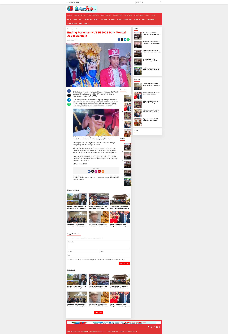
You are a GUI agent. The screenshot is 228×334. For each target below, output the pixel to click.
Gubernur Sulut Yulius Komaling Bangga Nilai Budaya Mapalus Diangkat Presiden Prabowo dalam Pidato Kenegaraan (151, 60)
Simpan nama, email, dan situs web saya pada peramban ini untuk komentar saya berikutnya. (97, 259)
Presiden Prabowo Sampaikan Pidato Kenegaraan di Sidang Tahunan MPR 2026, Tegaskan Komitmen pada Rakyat (151, 69)
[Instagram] (95, 171)
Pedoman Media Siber (112, 331)
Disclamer (128, 331)
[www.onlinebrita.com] (81, 8)
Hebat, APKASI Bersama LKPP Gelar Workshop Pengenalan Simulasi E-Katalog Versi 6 (151, 102)
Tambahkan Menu (74, 2)
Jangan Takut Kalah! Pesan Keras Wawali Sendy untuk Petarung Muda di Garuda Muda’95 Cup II (99, 207)
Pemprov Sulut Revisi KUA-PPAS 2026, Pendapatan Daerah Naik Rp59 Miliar (151, 51)
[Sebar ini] (119, 39)
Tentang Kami (101, 331)
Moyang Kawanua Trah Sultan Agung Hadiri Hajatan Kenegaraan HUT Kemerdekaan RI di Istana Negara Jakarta (119, 225)
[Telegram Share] (125, 39)
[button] (160, 2)
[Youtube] (99, 171)
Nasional (72, 40)
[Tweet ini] (122, 39)
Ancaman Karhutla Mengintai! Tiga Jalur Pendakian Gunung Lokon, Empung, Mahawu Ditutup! (76, 207)
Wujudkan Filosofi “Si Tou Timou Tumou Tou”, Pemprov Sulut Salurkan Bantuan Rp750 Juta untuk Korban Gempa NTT (151, 33)
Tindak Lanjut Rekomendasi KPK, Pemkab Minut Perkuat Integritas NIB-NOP (76, 225)
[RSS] (103, 171)
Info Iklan (134, 331)
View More (98, 312)
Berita (68, 40)
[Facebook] (89, 171)
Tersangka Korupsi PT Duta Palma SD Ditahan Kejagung (84, 177)
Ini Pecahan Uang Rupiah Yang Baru (108, 176)
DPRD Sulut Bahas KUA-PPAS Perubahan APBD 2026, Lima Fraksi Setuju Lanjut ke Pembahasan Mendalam (151, 42)
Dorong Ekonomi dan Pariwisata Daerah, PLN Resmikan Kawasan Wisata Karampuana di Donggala (119, 207)
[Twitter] (92, 171)
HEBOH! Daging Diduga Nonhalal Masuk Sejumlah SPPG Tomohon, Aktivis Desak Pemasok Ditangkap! (98, 225)
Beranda (94, 331)
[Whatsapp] (128, 39)
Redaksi (122, 331)
